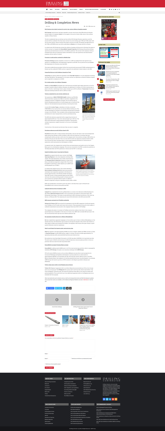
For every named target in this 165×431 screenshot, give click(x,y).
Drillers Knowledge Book (76, 407)
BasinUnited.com (87, 381)
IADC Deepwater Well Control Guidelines (79, 411)
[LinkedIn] (64, 288)
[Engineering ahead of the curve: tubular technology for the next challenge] (101, 86)
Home (47, 16)
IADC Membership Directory (89, 389)
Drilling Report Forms (49, 411)
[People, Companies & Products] (52, 319)
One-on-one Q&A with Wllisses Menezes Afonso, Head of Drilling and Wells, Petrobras (113, 67)
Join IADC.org (86, 393)
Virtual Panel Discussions (91, 9)
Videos (81, 9)
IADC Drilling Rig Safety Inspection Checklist (80, 417)
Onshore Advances (68, 391)
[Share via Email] (67, 288)
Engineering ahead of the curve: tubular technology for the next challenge (112, 86)
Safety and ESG (67, 393)
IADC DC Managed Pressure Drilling (104, 407)
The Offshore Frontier (69, 395)
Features (57, 9)
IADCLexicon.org (87, 385)
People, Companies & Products (52, 325)
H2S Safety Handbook (75, 409)
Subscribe (64, 12)
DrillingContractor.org (74, 428)
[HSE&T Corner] (70, 319)
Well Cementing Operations (77, 423)
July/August (56, 19)
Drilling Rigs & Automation (70, 383)
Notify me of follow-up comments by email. (82, 358)
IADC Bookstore (86, 387)
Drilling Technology (49, 413)
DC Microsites (50, 19)
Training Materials (49, 423)
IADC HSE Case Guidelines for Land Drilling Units (107, 419)
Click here (85, 279)
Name (46, 353)
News (51, 9)
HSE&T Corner (65, 325)
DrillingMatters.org (87, 383)
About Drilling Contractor (50, 12)
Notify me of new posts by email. (53, 364)
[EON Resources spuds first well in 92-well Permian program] (101, 92)
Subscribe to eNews (109, 99)
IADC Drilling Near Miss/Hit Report (78, 415)
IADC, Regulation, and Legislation (71, 387)
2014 (50, 16)
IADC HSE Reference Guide (76, 419)
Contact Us (88, 12)
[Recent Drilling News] (109, 39)
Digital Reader (73, 9)
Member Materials (49, 419)
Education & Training (49, 417)
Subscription (47, 421)
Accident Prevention (49, 407)
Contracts (47, 409)
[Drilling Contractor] (57, 4)
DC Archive (103, 9)
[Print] (70, 288)
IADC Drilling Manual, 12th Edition (78, 413)
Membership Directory (72, 12)
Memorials (47, 391)
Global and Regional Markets (70, 385)
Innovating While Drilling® (70, 389)
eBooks (46, 415)
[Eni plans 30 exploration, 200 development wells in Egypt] (101, 80)
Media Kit (59, 12)
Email (46, 358)
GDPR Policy (93, 428)
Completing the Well (68, 381)
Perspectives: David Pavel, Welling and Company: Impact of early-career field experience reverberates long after (87, 326)
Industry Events (81, 12)
